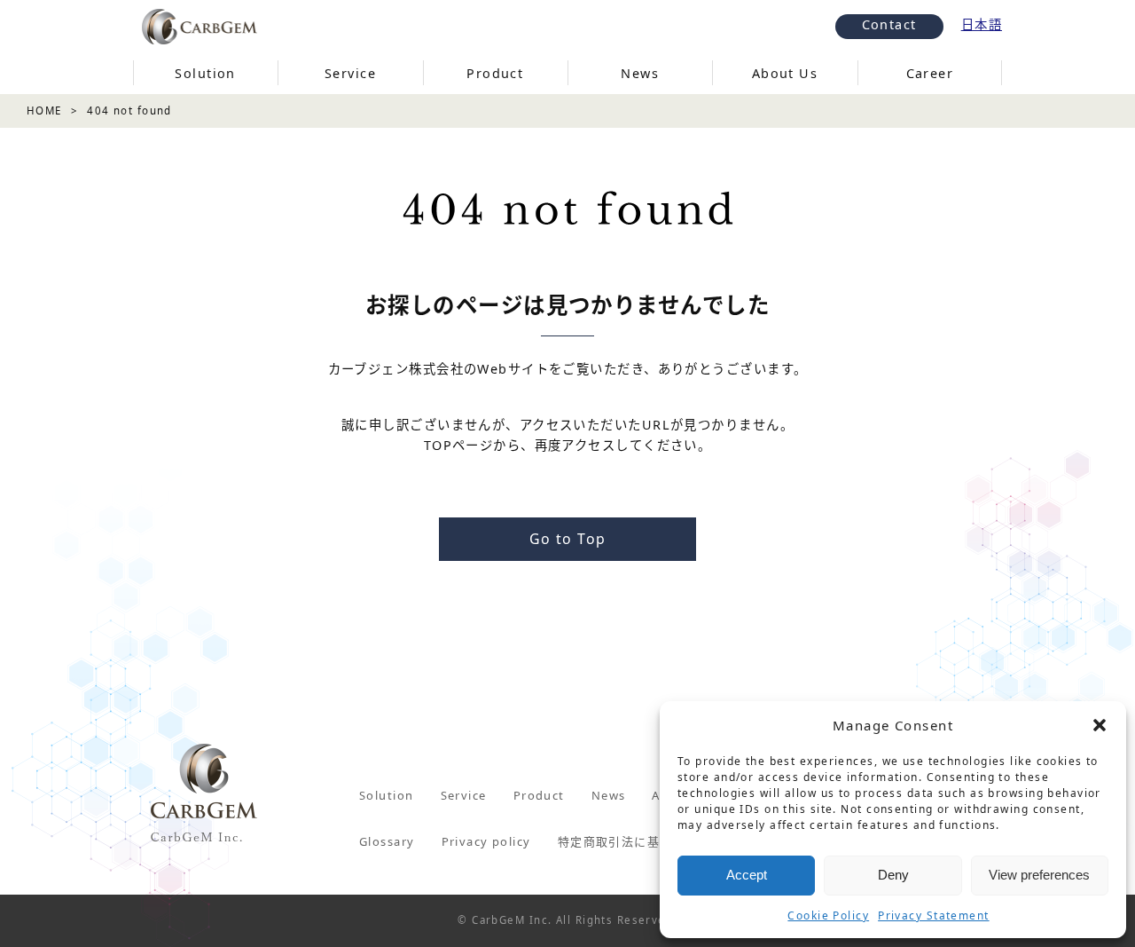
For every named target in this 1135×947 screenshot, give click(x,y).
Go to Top (568, 538)
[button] (1099, 725)
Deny (893, 874)
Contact (889, 24)
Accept (746, 874)
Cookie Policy (828, 915)
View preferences (1039, 874)
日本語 (981, 24)
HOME (44, 110)
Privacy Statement (933, 915)
